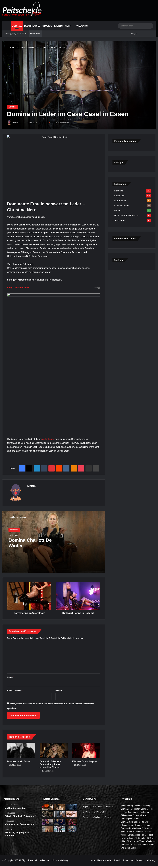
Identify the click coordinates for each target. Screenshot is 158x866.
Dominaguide (126, 818)
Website (59, 690)
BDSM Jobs (140, 838)
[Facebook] (22, 468)
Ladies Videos (139, 841)
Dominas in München (130, 828)
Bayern (86, 807)
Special (108, 817)
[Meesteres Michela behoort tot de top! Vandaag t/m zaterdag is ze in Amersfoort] (71, 814)
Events (58, 26)
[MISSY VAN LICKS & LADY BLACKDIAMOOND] (59, 829)
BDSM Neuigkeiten (139, 844)
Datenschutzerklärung (145, 860)
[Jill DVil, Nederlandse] (59, 822)
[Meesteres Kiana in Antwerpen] (71, 822)
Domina (86, 812)
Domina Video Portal (137, 835)
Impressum (128, 860)
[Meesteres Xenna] (47, 829)
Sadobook (138, 818)
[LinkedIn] (37, 468)
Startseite (13, 47)
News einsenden (104, 860)
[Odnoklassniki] (74, 468)
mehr (68, 26)
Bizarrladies (32, 26)
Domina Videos (139, 815)
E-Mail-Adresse (15, 690)
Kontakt (117, 860)
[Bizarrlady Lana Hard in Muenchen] (59, 807)
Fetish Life (119, 196)
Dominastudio (100, 812)
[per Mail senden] (88, 468)
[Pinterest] (51, 468)
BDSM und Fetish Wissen (126, 215)
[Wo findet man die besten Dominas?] (47, 807)
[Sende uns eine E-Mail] (19, 123)
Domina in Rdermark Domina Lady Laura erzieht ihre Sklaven (50, 764)
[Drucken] (96, 468)
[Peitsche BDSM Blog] (22, 9)
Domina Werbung (142, 805)
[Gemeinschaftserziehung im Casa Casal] (71, 829)
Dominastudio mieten (130, 822)
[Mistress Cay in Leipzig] (86, 750)
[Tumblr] (44, 468)
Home (92, 860)
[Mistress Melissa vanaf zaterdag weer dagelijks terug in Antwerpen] (47, 822)
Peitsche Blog (127, 805)
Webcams (82, 26)
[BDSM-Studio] (71, 807)
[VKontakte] (66, 468)
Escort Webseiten (135, 831)
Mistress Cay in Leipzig (84, 761)
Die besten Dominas (140, 809)
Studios (47, 26)
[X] (29, 468)
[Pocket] (81, 468)
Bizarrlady (97, 807)
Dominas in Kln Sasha (18, 761)
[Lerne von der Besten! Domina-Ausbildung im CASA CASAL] (47, 814)
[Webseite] (29, 491)
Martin (15, 123)
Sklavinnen (119, 220)
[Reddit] (59, 468)
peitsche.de (48, 439)
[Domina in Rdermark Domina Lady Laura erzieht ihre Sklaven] (54, 750)
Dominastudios (121, 205)
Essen (85, 817)
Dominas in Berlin (143, 825)
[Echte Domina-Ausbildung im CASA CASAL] (59, 814)
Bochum (109, 807)
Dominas (17, 26)
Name (10, 677)
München (96, 817)
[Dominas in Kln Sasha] (21, 750)
